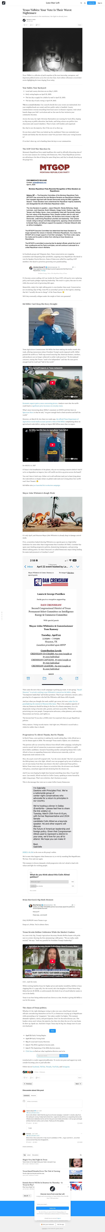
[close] (68, 1187)
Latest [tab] (29, 1155)
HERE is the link (28, 852)
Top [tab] (25, 1155)
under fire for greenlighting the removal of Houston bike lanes (50, 702)
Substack (44, 1228)
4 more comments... (28, 1146)
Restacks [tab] (33, 1095)
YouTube (55, 1067)
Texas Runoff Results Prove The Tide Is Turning (41, 1171)
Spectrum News (28, 412)
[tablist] (30, 1095)
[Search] (81, 3)
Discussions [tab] (35, 1155)
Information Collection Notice (52, 1213)
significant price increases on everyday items (47, 406)
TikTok (42, 1067)
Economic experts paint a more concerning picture (40, 403)
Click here (29, 1051)
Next (77, 1084)
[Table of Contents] (2, 616)
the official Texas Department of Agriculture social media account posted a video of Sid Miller (51, 420)
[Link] (20, 88)
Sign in (100, 3)
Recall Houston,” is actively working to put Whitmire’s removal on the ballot (52, 691)
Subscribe (91, 3)
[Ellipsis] (81, 1110)
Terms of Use (60, 1212)
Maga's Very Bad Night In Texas (35, 1160)
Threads (48, 1067)
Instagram (65, 1067)
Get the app (60, 1224)
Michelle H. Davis (31, 19)
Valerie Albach (30, 1111)
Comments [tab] (26, 1095)
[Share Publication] (84, 3)
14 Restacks (42, 1072)
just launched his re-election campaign (46, 485)
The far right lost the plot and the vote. (33, 1173)
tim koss (28, 1133)
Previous (29, 1084)
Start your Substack (48, 1224)
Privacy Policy (65, 1213)
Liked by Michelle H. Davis (33, 1112)
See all (26, 1196)
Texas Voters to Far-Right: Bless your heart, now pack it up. (39, 1162)
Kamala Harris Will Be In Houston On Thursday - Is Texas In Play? (43, 1184)
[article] (52, 1163)
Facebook (35, 1067)
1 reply (30, 1128)
